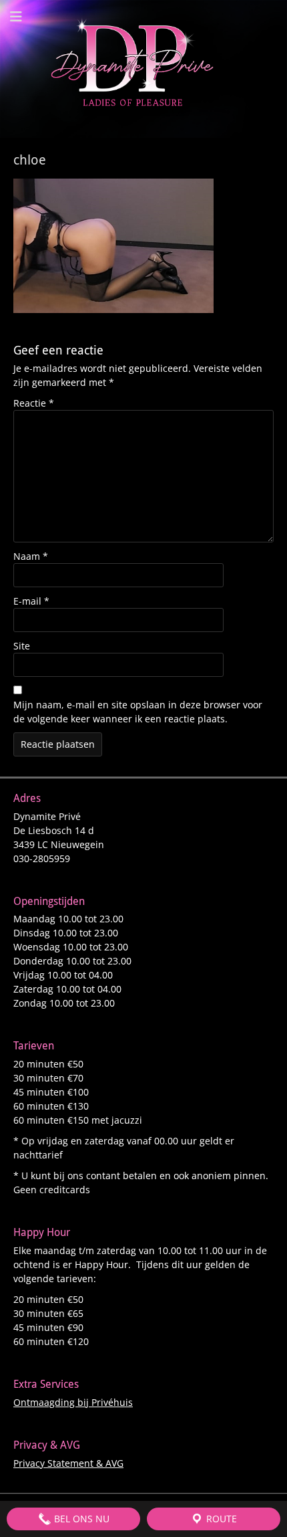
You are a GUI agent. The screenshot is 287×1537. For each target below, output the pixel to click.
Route (220, 1518)
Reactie (33, 403)
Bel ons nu (80, 1518)
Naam (30, 556)
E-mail (31, 601)
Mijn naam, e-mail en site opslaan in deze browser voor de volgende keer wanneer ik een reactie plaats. (137, 711)
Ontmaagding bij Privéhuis (73, 1402)
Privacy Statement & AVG (68, 1463)
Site (21, 645)
